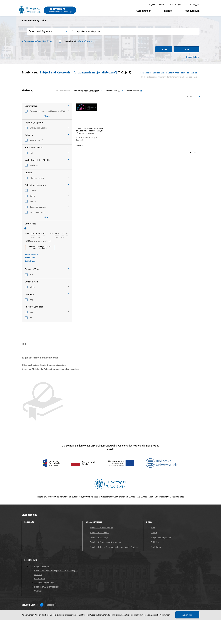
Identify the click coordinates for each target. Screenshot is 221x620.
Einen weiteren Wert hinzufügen (38, 41)
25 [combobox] (119, 91)
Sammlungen (143, 10)
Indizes (167, 10)
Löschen (163, 49)
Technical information (44, 583)
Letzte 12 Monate (31, 254)
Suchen (186, 49)
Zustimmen (187, 615)
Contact (37, 591)
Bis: (51, 234)
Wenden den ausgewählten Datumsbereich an (40, 248)
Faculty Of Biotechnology (101, 527)
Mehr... (47, 116)
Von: (27, 234)
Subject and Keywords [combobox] (40, 31)
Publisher (155, 542)
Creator (154, 532)
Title (153, 527)
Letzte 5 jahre (30, 261)
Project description (42, 566)
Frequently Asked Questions (46, 587)
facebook (50, 605)
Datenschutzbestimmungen (158, 615)
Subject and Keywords (161, 537)
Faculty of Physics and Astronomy (105, 542)
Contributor (156, 547)
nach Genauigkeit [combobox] (91, 91)
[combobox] (134, 31)
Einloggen (194, 4)
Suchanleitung (192, 57)
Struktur (79, 146)
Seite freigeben (176, 4)
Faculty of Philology (99, 537)
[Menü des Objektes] (102, 106)
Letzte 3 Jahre (30, 258)
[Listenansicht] (141, 90)
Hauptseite (29, 522)
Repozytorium (192, 10)
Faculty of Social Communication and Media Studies (113, 547)
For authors (39, 578)
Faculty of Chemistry (99, 532)
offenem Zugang (84, 41)
